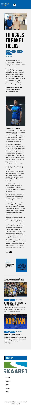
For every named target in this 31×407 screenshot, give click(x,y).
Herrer (8, 51)
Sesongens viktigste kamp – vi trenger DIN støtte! (15, 304)
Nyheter (8, 54)
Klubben (19, 51)
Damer (7, 384)
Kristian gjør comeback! (13, 335)
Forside (8, 377)
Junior (13, 51)
